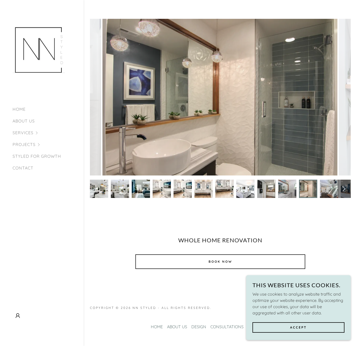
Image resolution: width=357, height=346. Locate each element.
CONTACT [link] (23, 168)
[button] (48, 133)
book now (220, 261)
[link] (39, 50)
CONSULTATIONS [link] (227, 326)
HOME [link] (19, 109)
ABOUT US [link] (24, 121)
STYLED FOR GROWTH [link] (37, 156)
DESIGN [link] (198, 326)
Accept (298, 327)
